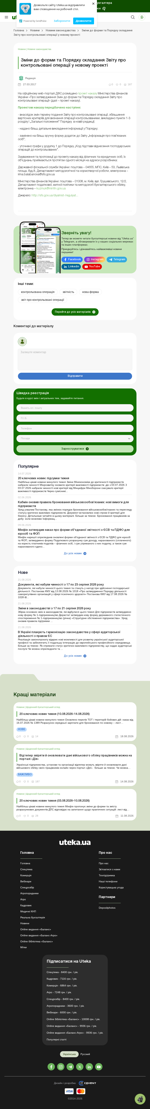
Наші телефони (108, 881)
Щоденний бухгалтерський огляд (43, 707)
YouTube (94, 266)
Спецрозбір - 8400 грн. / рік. (63, 999)
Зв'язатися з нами (109, 869)
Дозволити (83, 21)
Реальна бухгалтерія (32, 917)
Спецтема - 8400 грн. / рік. (62, 972)
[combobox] (75, 438)
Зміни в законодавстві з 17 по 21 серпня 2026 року (54, 608)
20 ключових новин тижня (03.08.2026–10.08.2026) (54, 801)
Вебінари (25, 881)
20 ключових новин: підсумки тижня (43, 478)
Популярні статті (56, 1039)
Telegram (119, 259)
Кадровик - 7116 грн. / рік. (62, 978)
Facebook (74, 259)
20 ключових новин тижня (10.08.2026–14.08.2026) (54, 714)
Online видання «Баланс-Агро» (38, 935)
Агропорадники (29, 893)
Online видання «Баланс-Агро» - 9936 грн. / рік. (75, 1032)
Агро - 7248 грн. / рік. (59, 992)
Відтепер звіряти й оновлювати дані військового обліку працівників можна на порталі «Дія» (75, 757)
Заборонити (62, 21)
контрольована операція (38, 291)
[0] (140, 1099)
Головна (25, 863)
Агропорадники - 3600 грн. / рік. (66, 1005)
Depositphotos (107, 907)
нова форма (90, 291)
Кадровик (25, 905)
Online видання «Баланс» (35, 929)
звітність (68, 291)
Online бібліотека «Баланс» (36, 941)
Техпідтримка (107, 875)
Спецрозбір (27, 887)
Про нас (103, 863)
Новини (22, 49)
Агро (23, 899)
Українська (69, 1054)
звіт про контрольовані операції (42, 299)
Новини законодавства (39, 49)
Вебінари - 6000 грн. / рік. (62, 1012)
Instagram (97, 259)
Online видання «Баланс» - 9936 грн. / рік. (72, 1025)
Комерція (25, 875)
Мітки (23, 947)
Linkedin (73, 266)
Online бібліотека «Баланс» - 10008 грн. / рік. (73, 1019)
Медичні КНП (28, 911)
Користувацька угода (111, 887)
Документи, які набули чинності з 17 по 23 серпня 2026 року (61, 585)
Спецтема (26, 869)
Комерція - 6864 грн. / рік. (62, 985)
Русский (85, 1054)
